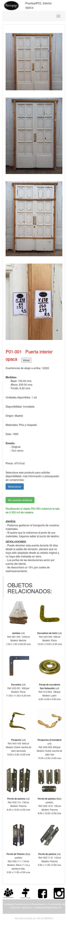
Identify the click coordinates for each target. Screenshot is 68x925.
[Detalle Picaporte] (18, 721)
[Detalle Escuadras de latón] (50, 614)
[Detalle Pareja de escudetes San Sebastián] (50, 666)
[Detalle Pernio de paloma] (18, 780)
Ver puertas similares (20, 500)
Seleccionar (14, 486)
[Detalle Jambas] (18, 614)
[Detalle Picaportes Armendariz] (50, 721)
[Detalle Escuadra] (18, 666)
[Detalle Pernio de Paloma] (18, 835)
